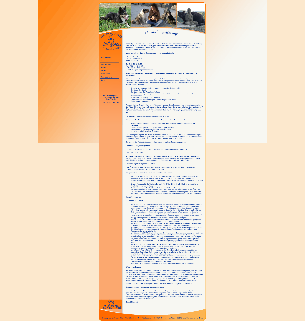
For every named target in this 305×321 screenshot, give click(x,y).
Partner (104, 70)
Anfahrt (104, 67)
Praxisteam (106, 58)
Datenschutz (106, 77)
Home (103, 80)
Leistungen (106, 64)
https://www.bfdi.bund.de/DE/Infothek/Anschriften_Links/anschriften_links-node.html (162, 263)
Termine (104, 61)
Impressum (106, 74)
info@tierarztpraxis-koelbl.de (193, 318)
